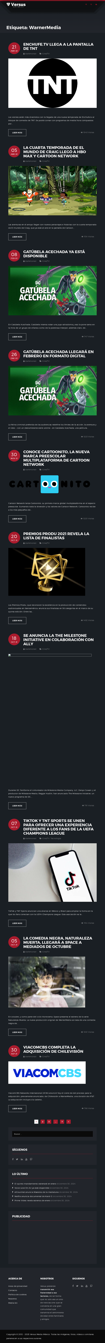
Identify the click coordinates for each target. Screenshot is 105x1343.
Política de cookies (17, 1294)
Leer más (17, 133)
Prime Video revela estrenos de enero (32, 1200)
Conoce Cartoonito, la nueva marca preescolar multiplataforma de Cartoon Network (56, 458)
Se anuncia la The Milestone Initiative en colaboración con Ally (58, 639)
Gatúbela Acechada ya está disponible (54, 253)
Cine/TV (46, 54)
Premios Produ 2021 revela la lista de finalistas (56, 535)
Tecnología (56, 838)
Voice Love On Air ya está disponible (32, 1188)
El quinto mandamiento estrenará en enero (35, 1184)
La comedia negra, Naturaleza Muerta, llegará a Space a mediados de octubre (57, 942)
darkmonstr (30, 54)
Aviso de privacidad (17, 1286)
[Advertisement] (52, 1242)
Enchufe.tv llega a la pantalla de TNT (58, 46)
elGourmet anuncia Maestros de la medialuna (37, 1192)
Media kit (12, 1303)
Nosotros (12, 1299)
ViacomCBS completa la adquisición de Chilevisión (53, 1049)
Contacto (12, 1290)
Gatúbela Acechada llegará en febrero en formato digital (58, 353)
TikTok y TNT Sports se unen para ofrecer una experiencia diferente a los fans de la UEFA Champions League (58, 827)
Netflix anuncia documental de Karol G (33, 1196)
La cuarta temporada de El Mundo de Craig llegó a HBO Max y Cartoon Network (54, 151)
